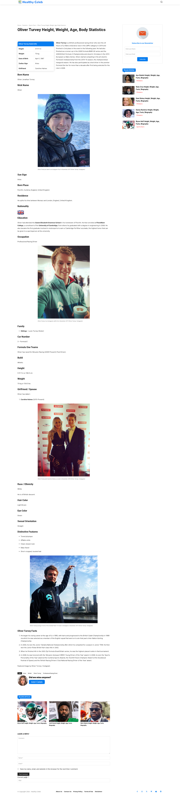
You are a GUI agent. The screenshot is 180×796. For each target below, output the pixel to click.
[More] (88, 36)
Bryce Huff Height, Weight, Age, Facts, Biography (32, 723)
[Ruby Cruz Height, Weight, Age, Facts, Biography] (128, 90)
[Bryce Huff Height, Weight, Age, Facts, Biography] (32, 711)
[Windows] (156, 791)
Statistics (25, 25)
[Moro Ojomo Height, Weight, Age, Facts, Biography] (95, 711)
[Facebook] (137, 791)
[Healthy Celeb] (30, 2)
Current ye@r (23, 777)
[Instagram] (142, 791)
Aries (24, 673)
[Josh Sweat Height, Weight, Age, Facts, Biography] (64, 711)
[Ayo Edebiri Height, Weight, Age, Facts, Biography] (128, 79)
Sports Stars (32, 25)
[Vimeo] (151, 791)
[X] (146, 791)
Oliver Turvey (37, 673)
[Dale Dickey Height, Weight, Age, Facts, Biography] (128, 102)
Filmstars (139, 81)
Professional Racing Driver (50, 673)
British (30, 673)
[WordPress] (160, 791)
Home (19, 25)
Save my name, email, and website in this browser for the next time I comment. (49, 769)
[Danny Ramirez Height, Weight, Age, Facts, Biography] (128, 113)
